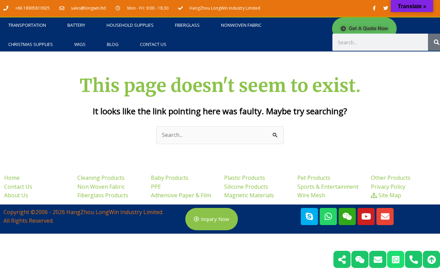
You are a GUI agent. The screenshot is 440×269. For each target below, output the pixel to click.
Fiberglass (187, 25)
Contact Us (153, 44)
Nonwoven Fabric (241, 25)
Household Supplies (130, 25)
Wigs (80, 44)
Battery (76, 25)
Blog (113, 44)
